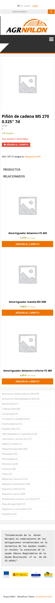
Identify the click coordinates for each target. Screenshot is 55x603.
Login (35, 5)
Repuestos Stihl (32, 156)
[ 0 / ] (24, 5)
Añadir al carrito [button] (27, 244)
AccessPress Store (44, 596)
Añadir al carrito (17, 144)
